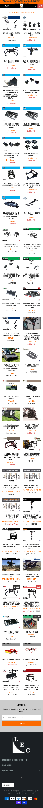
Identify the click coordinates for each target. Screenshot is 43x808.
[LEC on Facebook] (21, 778)
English (6, 785)
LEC (11, 791)
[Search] (35, 6)
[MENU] (1, 6)
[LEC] (21, 6)
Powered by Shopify (28, 793)
